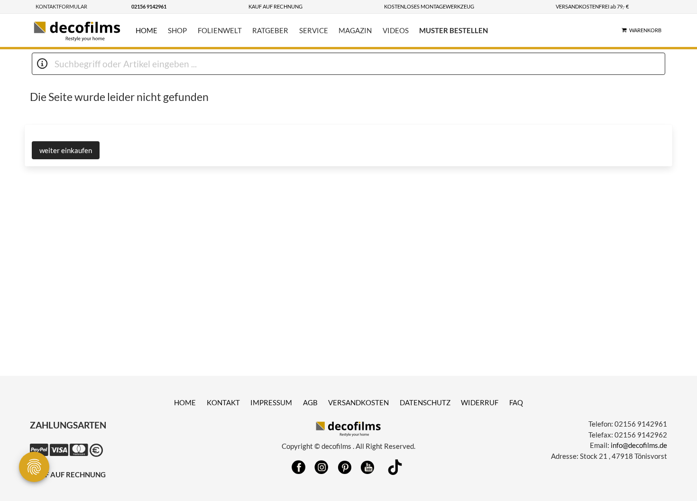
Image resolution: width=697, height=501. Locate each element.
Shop (177, 30)
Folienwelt (220, 30)
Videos (396, 30)
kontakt (223, 402)
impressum (271, 402)
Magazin (355, 30)
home (185, 402)
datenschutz (425, 402)
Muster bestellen (453, 30)
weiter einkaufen (65, 150)
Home (146, 30)
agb (310, 402)
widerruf (479, 402)
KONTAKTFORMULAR (61, 6)
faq (516, 402)
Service (313, 30)
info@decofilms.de (639, 445)
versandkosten (358, 402)
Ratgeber (270, 30)
